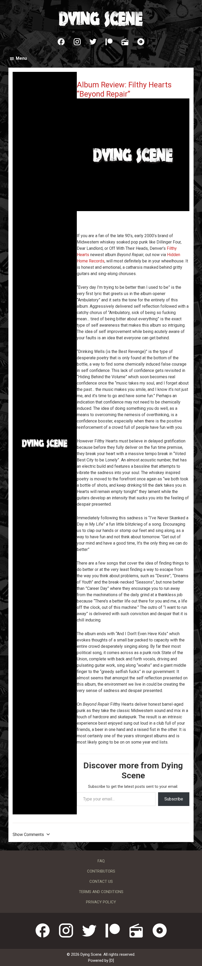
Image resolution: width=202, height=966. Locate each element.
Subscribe (173, 798)
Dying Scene (101, 18)
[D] (111, 960)
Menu (21, 58)
